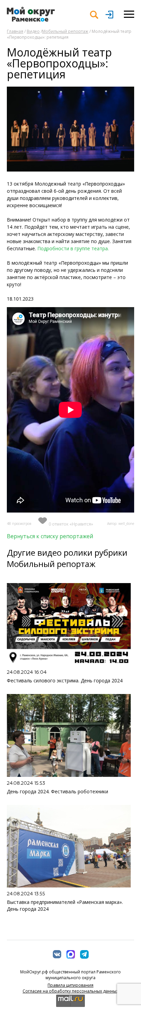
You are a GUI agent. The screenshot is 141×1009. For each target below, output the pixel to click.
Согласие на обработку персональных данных (70, 991)
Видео (33, 31)
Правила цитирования (70, 985)
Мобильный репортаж (65, 31)
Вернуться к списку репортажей (50, 536)
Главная (15, 31)
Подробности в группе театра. (73, 248)
